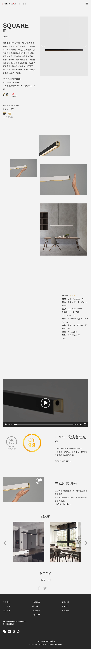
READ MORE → (63, 461)
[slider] (43, 424)
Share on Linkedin (51, 588)
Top (84, 640)
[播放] (6, 424)
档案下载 (66, 606)
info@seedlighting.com (16, 621)
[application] (45, 403)
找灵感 (35, 606)
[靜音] (81, 424)
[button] (45, 403)
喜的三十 (36, 615)
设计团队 (6, 606)
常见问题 (66, 611)
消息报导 (36, 611)
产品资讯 (9, 117)
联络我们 (10, 624)
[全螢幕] (85, 424)
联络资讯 (6, 611)
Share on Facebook (39, 588)
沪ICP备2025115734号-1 (45, 641)
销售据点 (66, 602)
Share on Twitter (45, 588)
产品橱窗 (36, 602)
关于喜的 (6, 602)
